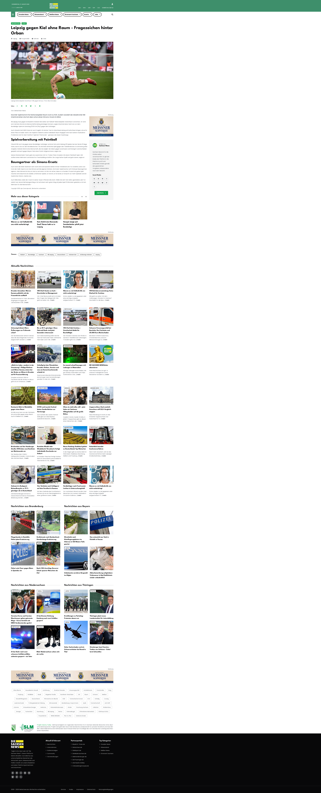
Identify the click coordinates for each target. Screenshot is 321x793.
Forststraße (100, 690)
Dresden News (24, 14)
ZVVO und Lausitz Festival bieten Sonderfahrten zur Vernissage (46, 409)
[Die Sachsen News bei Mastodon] (16, 777)
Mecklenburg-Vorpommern (70, 703)
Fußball (22, 254)
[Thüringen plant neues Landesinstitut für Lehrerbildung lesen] (101, 601)
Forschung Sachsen (82, 707)
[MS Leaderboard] (62, 240)
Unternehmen (51, 747)
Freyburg (20, 694)
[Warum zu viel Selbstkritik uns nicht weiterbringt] (23, 210)
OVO (88, 699)
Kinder (70, 707)
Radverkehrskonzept (57, 707)
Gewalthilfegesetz (21, 699)
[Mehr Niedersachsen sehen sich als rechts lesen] (48, 637)
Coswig (106, 699)
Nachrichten (16, 23)
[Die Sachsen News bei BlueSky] (12, 777)
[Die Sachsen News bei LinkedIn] (16, 773)
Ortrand (95, 694)
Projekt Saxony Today (44, 725)
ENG (84, 8)
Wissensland (39, 14)
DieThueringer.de (78, 760)
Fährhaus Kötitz (103, 711)
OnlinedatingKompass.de (80, 766)
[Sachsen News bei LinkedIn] (102, 178)
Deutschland (61, 254)
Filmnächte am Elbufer (51, 699)
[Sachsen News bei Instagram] (106, 178)
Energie (18, 711)
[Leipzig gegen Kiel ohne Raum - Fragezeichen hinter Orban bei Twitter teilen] (35, 106)
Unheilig (97, 699)
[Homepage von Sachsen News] (98, 178)
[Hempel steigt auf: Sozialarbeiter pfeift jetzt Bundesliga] (75, 210)
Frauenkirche (42, 716)
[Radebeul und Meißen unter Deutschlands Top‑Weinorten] (75, 435)
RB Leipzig (51, 254)
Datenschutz (91, 789)
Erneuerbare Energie (29, 707)
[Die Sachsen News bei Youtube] (25, 773)
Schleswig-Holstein (86, 254)
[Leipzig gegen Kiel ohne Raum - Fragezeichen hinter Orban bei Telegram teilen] (39, 106)
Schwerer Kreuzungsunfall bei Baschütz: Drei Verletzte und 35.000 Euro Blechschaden (100, 330)
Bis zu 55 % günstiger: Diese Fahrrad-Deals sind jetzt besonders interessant (47, 330)
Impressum (80, 789)
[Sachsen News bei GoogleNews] (94, 178)
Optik (84, 703)
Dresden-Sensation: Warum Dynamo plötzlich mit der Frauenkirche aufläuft (21, 293)
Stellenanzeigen (52, 750)
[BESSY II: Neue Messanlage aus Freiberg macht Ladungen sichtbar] (75, 354)
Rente (60, 711)
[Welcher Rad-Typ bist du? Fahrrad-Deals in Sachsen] (49, 317)
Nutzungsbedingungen (106, 789)
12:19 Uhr (36, 39)
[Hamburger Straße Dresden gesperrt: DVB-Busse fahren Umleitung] (23, 435)
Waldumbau (107, 707)
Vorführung (46, 690)
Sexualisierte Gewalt (31, 690)
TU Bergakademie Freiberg (36, 703)
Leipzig (15, 39)
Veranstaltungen (52, 756)
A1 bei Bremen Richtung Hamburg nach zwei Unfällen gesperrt (47, 618)
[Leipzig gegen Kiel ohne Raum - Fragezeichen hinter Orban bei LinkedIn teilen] (26, 106)
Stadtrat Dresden (59, 690)
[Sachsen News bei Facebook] (98, 182)
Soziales (40, 627)
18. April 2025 (25, 39)
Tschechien (28, 711)
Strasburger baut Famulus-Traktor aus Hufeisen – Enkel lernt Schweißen (100, 649)
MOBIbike (30, 694)
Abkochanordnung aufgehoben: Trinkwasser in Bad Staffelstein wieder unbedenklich (101, 575)
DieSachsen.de (77, 747)
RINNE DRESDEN (55, 716)
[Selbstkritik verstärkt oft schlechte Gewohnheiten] (75, 279)
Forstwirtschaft (95, 703)
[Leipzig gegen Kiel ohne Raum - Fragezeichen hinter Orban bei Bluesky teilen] (30, 106)
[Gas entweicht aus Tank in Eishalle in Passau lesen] (101, 522)
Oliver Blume (17, 690)
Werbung (15, 203)
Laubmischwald (19, 703)
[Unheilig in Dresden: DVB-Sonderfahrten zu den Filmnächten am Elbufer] (49, 354)
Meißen (104, 694)
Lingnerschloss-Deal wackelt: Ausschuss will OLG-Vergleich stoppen (100, 409)
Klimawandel (53, 703)
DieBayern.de (76, 750)
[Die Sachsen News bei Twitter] (21, 777)
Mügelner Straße (51, 694)
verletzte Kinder (81, 716)
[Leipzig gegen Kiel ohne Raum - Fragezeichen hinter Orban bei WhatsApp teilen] (17, 106)
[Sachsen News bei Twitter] (94, 186)
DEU (79, 8)
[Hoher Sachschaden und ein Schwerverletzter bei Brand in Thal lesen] (76, 632)
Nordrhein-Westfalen (66, 694)
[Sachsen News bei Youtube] (94, 182)
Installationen (88, 690)
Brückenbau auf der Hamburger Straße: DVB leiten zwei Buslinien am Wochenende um (23, 449)
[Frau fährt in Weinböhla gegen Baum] (23, 396)
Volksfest (96, 707)
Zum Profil (100, 193)
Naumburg (40, 711)
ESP (94, 8)
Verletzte (43, 707)
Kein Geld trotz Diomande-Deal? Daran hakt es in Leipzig (47, 224)
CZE (98, 8)
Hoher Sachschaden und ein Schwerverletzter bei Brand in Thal (75, 649)
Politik (14, 309)
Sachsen (41, 254)
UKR (89, 8)
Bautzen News (94, 309)
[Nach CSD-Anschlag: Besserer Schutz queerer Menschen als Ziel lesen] (48, 554)
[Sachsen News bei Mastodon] (106, 182)
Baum (86, 694)
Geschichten (16, 591)
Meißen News (54, 14)
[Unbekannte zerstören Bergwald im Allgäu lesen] (76, 558)
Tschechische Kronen (76, 699)
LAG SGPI (107, 703)
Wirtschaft (42, 272)
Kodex (71, 789)
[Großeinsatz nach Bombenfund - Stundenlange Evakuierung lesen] (48, 522)
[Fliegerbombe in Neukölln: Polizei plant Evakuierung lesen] (23, 522)
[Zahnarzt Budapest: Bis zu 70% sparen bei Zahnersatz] (23, 475)
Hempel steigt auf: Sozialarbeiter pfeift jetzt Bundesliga (73, 224)
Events (86, 14)
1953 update (16, 272)
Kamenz (16, 707)
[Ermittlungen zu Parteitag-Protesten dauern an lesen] (76, 601)
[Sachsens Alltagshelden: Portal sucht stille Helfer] (75, 396)
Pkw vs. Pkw (67, 716)
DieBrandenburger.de (79, 756)
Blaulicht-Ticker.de (78, 744)
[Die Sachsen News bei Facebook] (29, 773)
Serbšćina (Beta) (107, 8)
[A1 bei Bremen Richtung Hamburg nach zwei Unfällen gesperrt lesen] (48, 601)
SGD (64, 699)
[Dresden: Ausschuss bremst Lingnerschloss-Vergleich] (101, 396)
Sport (24, 23)
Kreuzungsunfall (74, 690)
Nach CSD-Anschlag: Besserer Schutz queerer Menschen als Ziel (47, 571)
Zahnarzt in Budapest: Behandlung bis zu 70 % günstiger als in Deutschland (21, 488)
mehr (27, 302)
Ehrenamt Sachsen (71, 14)
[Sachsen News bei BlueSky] (102, 182)
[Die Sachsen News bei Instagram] (21, 773)
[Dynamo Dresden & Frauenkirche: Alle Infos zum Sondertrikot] (23, 279)
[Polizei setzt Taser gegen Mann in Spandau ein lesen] (23, 554)
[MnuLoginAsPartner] (112, 4)
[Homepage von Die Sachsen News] (12, 773)
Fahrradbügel (71, 711)
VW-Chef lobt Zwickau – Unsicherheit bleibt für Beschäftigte (72, 330)
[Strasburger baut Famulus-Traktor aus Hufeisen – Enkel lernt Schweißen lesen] (101, 632)
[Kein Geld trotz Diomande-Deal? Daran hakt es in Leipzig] (49, 210)
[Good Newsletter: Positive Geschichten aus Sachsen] (101, 354)
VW (79, 694)
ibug (110, 690)
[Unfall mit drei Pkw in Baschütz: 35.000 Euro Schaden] (101, 317)
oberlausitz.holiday (78, 763)
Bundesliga (31, 254)
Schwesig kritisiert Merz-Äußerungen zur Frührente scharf (20, 330)
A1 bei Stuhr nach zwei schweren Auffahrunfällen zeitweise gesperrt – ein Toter (21, 654)
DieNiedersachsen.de (79, 753)
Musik (39, 694)
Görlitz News (42, 388)
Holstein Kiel (72, 254)
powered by (17, 7)
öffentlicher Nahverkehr (86, 711)
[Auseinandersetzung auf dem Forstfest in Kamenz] (49, 475)
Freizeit (93, 622)
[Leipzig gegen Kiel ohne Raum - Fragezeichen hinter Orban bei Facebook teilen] (21, 106)
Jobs (96, 14)
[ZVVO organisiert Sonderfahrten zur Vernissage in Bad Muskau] (49, 396)
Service (63, 789)
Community (51, 753)
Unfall (14, 512)
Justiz (66, 467)
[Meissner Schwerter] (101, 126)
